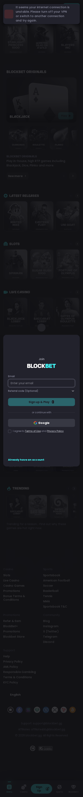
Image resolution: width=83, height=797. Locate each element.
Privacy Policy (55, 431)
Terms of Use (33, 431)
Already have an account (26, 460)
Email (11, 376)
